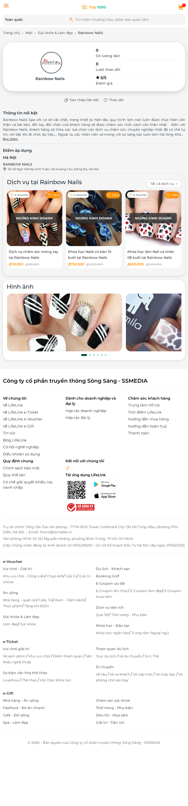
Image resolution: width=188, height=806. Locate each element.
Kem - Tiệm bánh (70, 600)
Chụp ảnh (55, 576)
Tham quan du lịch (112, 649)
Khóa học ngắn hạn (112, 633)
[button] (84, 355)
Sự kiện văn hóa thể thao (25, 673)
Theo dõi (116, 100)
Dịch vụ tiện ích (110, 607)
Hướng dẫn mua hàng (148, 419)
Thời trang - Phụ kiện (129, 615)
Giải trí (71, 576)
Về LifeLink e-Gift (18, 426)
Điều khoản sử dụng (21, 454)
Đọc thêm (10, 139)
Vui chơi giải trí (16, 649)
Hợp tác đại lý (78, 417)
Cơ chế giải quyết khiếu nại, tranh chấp (28, 485)
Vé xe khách (120, 674)
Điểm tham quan (68, 656)
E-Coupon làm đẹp (146, 591)
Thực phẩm (12, 606)
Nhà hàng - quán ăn (19, 600)
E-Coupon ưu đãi (110, 583)
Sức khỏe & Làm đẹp (21, 617)
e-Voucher (12, 561)
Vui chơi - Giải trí (17, 569)
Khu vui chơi (40, 656)
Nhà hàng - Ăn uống (21, 700)
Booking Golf (107, 576)
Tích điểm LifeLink (145, 412)
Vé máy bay (165, 674)
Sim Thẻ (152, 656)
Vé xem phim (14, 656)
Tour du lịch (106, 656)
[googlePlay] (107, 484)
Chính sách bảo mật (21, 468)
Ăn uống (10, 593)
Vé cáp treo (143, 674)
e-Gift (8, 693)
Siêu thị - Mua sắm (112, 715)
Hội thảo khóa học (55, 680)
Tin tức (9, 433)
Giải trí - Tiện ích (110, 722)
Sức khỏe (28, 624)
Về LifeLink (13, 405)
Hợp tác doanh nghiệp (86, 410)
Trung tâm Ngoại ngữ (150, 633)
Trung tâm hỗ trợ (143, 405)
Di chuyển (105, 667)
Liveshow (11, 680)
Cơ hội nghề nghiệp (21, 447)
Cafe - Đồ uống (16, 715)
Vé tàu (102, 674)
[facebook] (68, 468)
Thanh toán (138, 433)
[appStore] (107, 495)
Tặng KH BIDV (36, 606)
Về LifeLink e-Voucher (22, 419)
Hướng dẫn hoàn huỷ (147, 426)
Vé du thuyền (131, 656)
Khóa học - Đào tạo (112, 625)
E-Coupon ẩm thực (112, 591)
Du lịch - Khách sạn (113, 569)
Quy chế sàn (14, 475)
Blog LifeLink (15, 440)
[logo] (94, 6)
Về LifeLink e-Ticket (20, 412)
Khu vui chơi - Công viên (24, 576)
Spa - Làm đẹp (15, 722)
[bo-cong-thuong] (80, 507)
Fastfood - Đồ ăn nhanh (24, 708)
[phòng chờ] (64, 322)
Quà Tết (102, 615)
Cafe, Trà (46, 600)
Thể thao (30, 680)
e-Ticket (10, 641)
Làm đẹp (10, 624)
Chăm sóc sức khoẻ (113, 700)
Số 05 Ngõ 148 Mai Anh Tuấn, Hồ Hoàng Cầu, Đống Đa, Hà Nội (53, 169)
